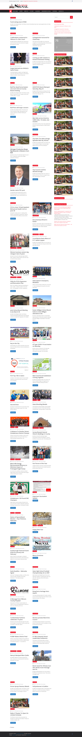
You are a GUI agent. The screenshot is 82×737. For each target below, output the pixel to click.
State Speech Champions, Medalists (41, 281)
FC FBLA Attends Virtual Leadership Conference (40, 637)
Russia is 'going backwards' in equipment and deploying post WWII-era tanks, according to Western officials (62, 212)
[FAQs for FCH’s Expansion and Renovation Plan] (19, 271)
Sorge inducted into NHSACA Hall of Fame (19, 69)
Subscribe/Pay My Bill (46, 11)
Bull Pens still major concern (19, 107)
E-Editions (55, 11)
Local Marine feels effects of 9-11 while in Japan (41, 239)
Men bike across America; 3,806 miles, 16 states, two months (41, 119)
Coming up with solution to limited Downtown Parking (41, 58)
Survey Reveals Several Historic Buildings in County (41, 433)
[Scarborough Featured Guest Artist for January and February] (19, 541)
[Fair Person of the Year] (42, 452)
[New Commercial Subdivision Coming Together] (42, 364)
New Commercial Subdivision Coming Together (42, 376)
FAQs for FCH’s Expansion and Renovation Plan (18, 282)
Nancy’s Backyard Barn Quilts (19, 655)
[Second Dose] (19, 395)
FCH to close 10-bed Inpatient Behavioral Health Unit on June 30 (19, 209)
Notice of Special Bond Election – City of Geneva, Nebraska (18, 518)
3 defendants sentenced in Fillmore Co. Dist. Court (32, 1)
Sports (21, 11)
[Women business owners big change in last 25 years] (19, 240)
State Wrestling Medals (40, 404)
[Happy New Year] (42, 518)
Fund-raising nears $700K (18, 22)
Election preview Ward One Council (41, 618)
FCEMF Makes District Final (18, 636)
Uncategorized (13, 17)
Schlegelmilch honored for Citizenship (41, 38)
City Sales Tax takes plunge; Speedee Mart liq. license (41, 139)
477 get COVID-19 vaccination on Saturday (42, 345)
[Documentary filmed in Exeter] (42, 208)
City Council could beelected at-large (39, 170)
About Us (26, 11)
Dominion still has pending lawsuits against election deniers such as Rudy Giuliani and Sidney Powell (62, 208)
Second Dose (14, 404)
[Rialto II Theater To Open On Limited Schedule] (19, 703)
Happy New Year (38, 529)
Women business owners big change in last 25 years (19, 253)
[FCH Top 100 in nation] (19, 364)
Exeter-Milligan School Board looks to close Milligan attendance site (42, 311)
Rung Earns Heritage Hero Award (41, 592)
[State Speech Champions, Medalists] (42, 271)
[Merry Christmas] (42, 543)
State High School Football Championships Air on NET (41, 572)
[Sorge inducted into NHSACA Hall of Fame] (19, 58)
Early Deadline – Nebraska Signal (18, 572)
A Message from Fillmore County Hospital (18, 600)
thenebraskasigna (19, 19)
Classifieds (37, 11)
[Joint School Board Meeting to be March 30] (19, 300)
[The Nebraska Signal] (10, 11)
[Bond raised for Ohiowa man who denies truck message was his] (42, 655)
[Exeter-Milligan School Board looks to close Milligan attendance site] (42, 300)
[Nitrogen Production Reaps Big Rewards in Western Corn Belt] (19, 139)
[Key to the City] (19, 332)
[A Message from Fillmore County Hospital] (19, 590)
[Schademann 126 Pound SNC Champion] (19, 487)
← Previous (11, 727)
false (63, 50)
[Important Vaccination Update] (42, 486)
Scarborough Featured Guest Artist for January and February (19, 552)
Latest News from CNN (61, 204)
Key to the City (14, 343)
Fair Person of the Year (40, 463)
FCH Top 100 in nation (17, 376)
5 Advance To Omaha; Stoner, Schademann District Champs (19, 432)
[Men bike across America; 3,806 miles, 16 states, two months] (42, 108)
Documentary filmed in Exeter (40, 220)
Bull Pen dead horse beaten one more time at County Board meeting (19, 88)
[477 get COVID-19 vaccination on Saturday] (42, 333)
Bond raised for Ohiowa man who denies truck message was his (42, 667)
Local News (15, 11)
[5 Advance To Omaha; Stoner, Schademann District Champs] (19, 422)
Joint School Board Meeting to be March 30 (19, 311)
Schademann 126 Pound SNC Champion (19, 499)
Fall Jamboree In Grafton (40, 686)
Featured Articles (35, 215)
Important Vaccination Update (40, 497)
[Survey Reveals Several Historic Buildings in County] (42, 422)
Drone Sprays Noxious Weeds (19, 686)
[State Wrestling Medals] (42, 394)
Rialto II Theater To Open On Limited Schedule (19, 714)
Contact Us (61, 11)
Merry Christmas (38, 555)
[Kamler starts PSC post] (19, 175)
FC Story (31, 11)
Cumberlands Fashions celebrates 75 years (17, 618)
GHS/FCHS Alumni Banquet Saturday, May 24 (41, 88)
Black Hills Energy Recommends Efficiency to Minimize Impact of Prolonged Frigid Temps (18, 466)
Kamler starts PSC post (17, 190)
